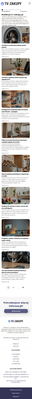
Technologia (16, 364)
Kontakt (16, 346)
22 (23, 287)
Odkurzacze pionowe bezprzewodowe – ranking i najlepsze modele (15, 141)
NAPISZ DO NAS (16, 311)
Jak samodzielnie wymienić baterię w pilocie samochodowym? (14, 271)
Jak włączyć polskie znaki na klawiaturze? (16, 381)
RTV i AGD (16, 361)
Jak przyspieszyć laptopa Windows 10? (16, 374)
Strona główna (6, 11)
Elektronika (16, 354)
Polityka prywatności (16, 390)
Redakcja (16, 344)
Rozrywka (16, 359)
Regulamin (16, 396)
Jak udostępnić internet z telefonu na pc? (16, 377)
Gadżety (16, 357)
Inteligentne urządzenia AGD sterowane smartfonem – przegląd (15, 111)
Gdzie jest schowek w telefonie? (16, 372)
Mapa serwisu (16, 393)
